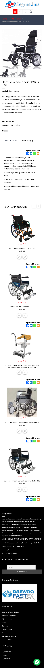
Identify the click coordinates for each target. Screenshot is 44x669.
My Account (6, 652)
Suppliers (5, 633)
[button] (37, 39)
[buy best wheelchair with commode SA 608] (22, 461)
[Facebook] (27, 153)
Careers (5, 626)
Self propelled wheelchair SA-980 (22, 248)
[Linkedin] (31, 153)
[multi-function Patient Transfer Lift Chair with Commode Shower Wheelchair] (22, 345)
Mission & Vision (8, 640)
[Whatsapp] (34, 153)
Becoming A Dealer (9, 636)
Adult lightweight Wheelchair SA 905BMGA (22, 422)
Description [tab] (10, 141)
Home (4, 19)
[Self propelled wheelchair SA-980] (22, 228)
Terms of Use (7, 629)
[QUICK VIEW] (25, 257)
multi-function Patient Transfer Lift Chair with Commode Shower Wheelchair (22, 366)
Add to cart (19, 257)
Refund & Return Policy (10, 612)
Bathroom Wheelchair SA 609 (22, 307)
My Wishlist (6, 659)
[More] (38, 153)
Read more (19, 372)
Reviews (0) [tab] (27, 141)
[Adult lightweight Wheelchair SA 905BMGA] (22, 402)
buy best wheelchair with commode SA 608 (22, 481)
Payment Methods (9, 615)
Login (6, 655)
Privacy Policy (7, 619)
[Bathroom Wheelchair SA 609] (22, 287)
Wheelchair (16, 19)
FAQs (4, 622)
